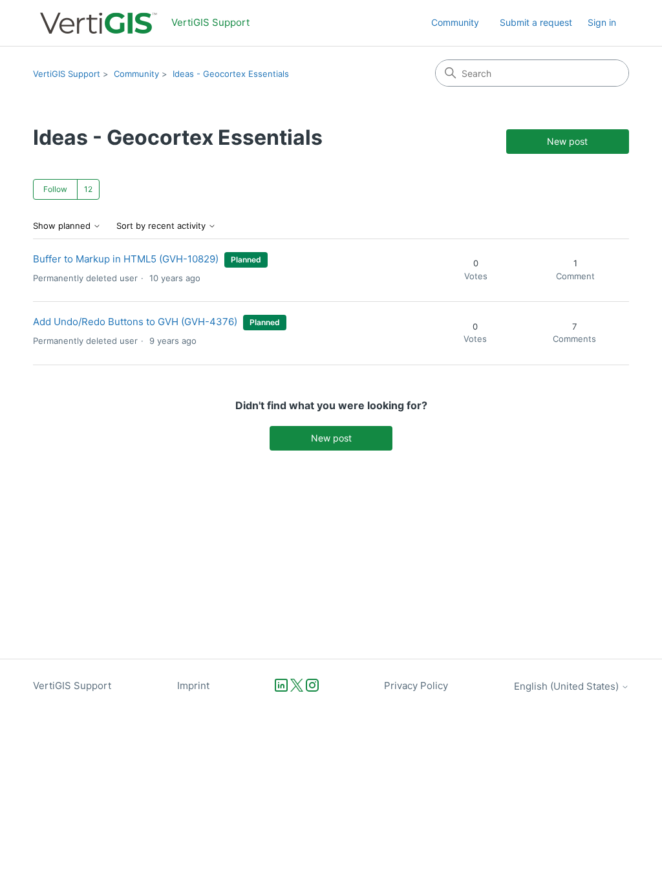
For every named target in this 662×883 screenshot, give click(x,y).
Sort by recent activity (162, 226)
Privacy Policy (416, 685)
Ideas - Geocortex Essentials (231, 74)
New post (567, 141)
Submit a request (536, 22)
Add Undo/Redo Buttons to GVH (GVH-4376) (135, 321)
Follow (55, 189)
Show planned (63, 226)
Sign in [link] (602, 22)
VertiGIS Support (66, 74)
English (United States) (567, 686)
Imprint (193, 685)
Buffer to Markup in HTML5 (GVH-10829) (126, 259)
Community (455, 22)
